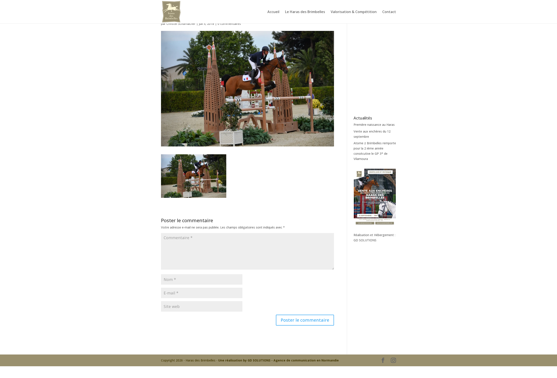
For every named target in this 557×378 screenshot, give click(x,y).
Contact (389, 12)
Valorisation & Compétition (354, 12)
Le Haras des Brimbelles (305, 12)
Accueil (273, 12)
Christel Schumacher (180, 24)
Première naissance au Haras (374, 125)
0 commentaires (229, 24)
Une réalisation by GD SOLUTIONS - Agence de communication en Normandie (278, 360)
